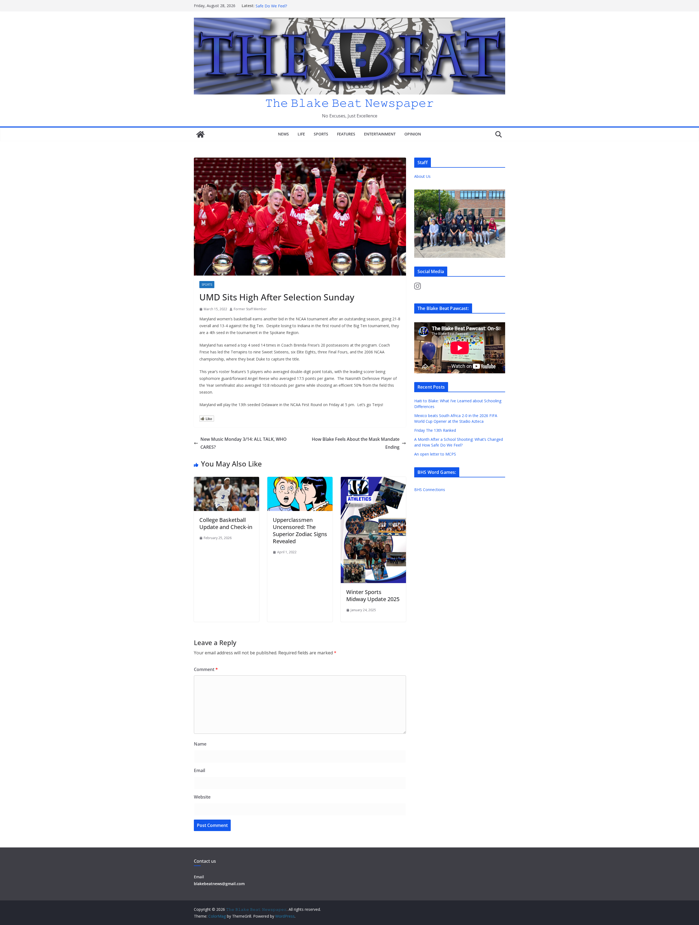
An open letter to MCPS (435, 454)
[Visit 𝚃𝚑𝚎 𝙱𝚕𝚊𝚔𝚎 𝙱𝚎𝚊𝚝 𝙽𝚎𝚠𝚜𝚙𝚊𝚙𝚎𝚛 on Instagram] (417, 287)
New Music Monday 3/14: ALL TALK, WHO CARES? (243, 443)
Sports (321, 134)
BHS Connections (429, 489)
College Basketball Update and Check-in (225, 523)
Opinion (412, 134)
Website (202, 797)
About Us (422, 176)
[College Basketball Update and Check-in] (226, 481)
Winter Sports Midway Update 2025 (372, 595)
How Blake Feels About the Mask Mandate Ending (355, 443)
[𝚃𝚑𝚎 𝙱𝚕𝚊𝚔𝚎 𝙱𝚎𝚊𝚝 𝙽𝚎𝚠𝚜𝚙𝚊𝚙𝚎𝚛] (200, 134)
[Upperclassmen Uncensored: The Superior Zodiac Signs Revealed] (300, 481)
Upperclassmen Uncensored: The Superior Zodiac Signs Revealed (300, 530)
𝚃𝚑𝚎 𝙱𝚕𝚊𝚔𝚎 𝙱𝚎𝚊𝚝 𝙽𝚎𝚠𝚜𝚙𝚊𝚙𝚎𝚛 (349, 102)
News (283, 134)
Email (199, 770)
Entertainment (380, 134)
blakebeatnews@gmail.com (219, 883)
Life (301, 134)
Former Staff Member (250, 309)
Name (200, 744)
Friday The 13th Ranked (435, 430)
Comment (206, 669)
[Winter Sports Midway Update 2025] (373, 481)
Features (346, 134)
